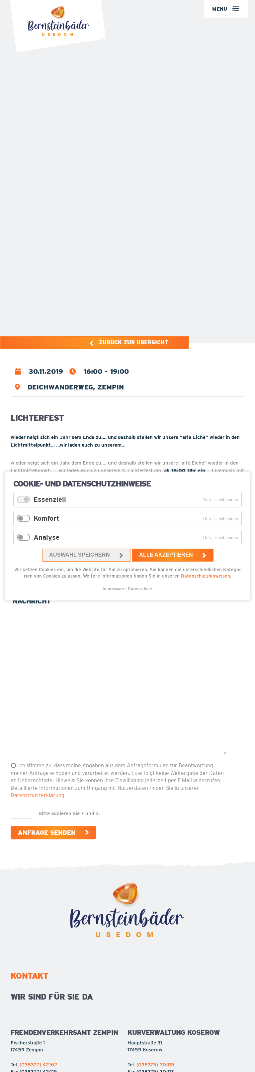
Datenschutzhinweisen (205, 576)
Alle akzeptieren (166, 555)
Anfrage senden (47, 832)
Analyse (46, 537)
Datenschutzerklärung (37, 795)
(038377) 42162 (38, 1065)
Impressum (113, 588)
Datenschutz (140, 588)
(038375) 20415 (155, 1065)
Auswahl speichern (79, 555)
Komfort (46, 518)
